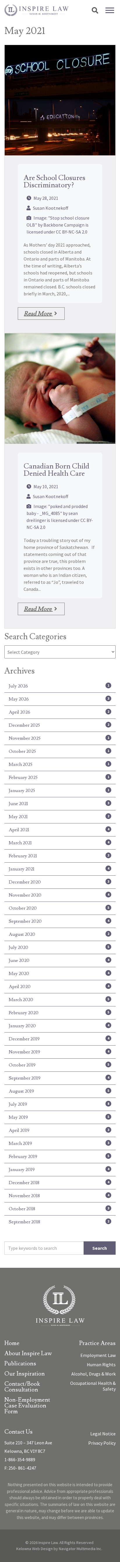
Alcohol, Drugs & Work (93, 1374)
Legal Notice (103, 1434)
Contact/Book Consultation (22, 1387)
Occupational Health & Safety (93, 1386)
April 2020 (59, 987)
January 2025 (59, 790)
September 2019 (59, 1078)
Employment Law (98, 1355)
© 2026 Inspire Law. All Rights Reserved (59, 1542)
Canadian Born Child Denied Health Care (56, 470)
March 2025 (59, 764)
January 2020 (59, 1026)
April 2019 (59, 1130)
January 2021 (59, 869)
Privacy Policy (102, 1443)
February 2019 (59, 1156)
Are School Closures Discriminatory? (54, 181)
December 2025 (59, 725)
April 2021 (59, 830)
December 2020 (59, 882)
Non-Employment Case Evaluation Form (27, 1406)
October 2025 (59, 751)
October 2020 (59, 908)
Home (12, 1343)
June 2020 (59, 960)
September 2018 (59, 1222)
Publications (20, 1364)
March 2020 (59, 1000)
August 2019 (59, 1091)
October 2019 (59, 1065)
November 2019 (59, 1052)
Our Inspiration (24, 1374)
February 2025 (59, 777)
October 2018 (59, 1209)
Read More (38, 313)
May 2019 (59, 1117)
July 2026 (59, 686)
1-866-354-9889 (19, 1459)
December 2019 (59, 1039)
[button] (95, 10)
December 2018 (59, 1183)
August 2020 (59, 934)
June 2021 (59, 804)
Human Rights (101, 1364)
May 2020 (59, 973)
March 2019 (59, 1143)
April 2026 (59, 712)
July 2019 (59, 1104)
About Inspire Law (28, 1354)
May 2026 (59, 699)
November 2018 (59, 1196)
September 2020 (59, 921)
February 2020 (59, 1013)
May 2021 (59, 817)
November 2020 (59, 895)
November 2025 (59, 738)
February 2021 (59, 856)
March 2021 (59, 843)
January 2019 (59, 1170)
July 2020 (59, 947)
